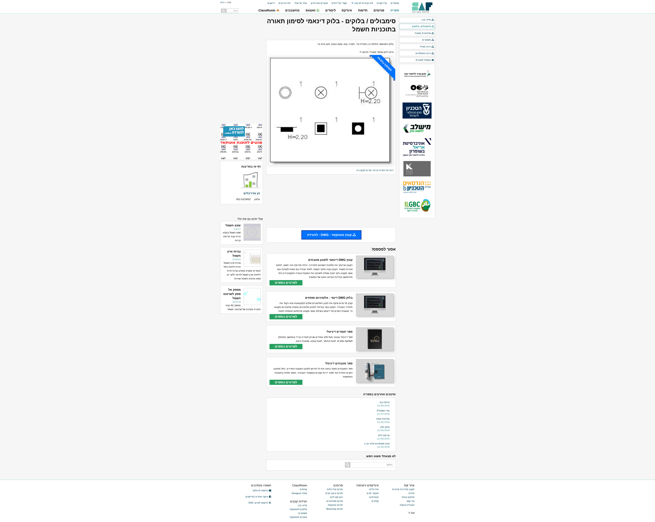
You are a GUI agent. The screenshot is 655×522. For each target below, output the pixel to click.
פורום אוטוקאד (335, 505)
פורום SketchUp (334, 509)
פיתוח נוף (385, 402)
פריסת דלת (384, 435)
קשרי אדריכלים (339, 3)
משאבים (426, 39)
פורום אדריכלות (335, 489)
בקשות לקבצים (423, 60)
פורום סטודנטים (334, 501)
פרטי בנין (426, 19)
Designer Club (299, 493)
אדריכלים (374, 489)
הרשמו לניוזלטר (260, 490)
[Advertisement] (331, 201)
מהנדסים (374, 497)
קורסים (303, 489)
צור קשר (410, 501)
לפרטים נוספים (286, 282)
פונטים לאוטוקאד (298, 517)
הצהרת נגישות (407, 505)
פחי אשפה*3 (383, 410)
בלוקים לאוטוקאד (298, 509)
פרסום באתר (407, 497)
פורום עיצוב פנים (334, 493)
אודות (411, 493)
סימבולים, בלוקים (421, 26)
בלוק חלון (385, 427)
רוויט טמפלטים (423, 53)
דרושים (271, 3)
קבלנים (375, 501)
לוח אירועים (284, 3)
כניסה (222, 2)
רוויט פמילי (425, 46)
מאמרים (395, 3)
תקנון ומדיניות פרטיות (403, 489)
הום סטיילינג (336, 497)
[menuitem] (393, 3)
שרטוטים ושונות (423, 33)
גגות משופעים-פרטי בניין (377, 443)
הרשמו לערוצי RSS (258, 502)
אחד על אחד (300, 3)
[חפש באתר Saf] (223, 11)
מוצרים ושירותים (319, 3)
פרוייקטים (382, 3)
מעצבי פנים (373, 493)
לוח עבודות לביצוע (363, 3)
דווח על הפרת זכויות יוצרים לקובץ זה (375, 170)
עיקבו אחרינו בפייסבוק (256, 496)
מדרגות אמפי (383, 418)
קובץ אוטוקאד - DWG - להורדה (329, 235)
